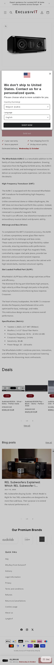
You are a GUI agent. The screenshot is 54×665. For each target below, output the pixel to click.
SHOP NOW (27, 125)
